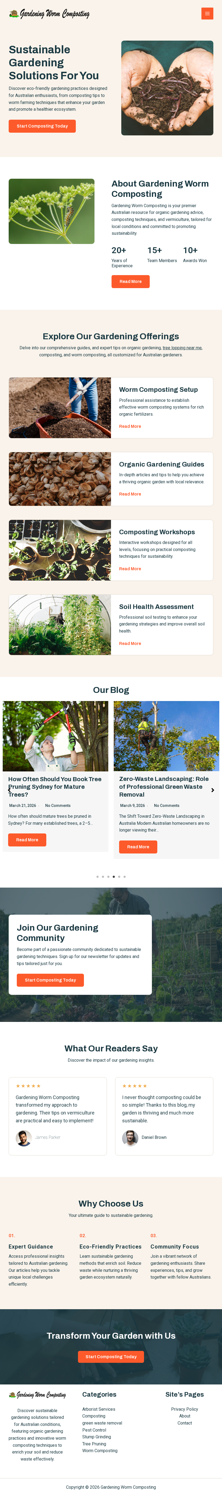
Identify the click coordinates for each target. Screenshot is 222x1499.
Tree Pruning (94, 1443)
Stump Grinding (96, 1436)
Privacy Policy (184, 1409)
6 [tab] (124, 876)
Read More (27, 840)
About (184, 1416)
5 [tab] (119, 876)
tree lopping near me (182, 347)
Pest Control (94, 1430)
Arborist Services (98, 1409)
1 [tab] (97, 876)
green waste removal (102, 1423)
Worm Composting (99, 1450)
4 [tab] (113, 876)
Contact (185, 1423)
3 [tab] (108, 876)
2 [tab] (103, 876)
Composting (93, 1416)
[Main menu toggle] (207, 13)
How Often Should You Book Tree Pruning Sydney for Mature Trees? (55, 787)
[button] (131, 281)
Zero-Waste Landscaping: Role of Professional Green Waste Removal (164, 787)
